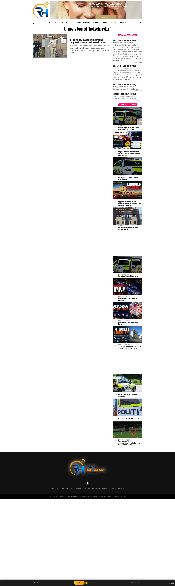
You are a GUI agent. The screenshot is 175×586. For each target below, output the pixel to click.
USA (67, 23)
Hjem (50, 23)
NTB (62, 23)
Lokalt (56, 23)
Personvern (113, 23)
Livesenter (123, 23)
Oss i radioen (96, 23)
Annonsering (87, 23)
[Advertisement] (127, 243)
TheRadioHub (171, 583)
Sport (72, 23)
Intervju (105, 23)
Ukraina (78, 23)
